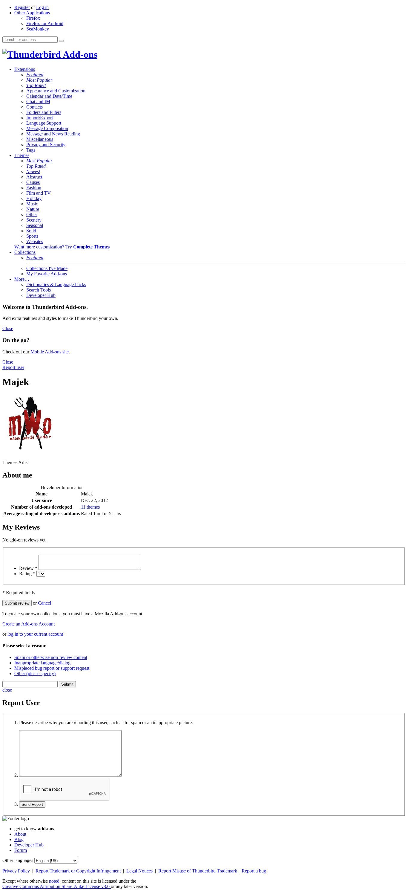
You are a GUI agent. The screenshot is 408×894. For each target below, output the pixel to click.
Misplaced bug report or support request (51, 668)
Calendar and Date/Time (49, 96)
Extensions (24, 69)
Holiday (34, 198)
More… (21, 279)
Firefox (33, 18)
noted (54, 881)
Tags (30, 149)
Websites (34, 241)
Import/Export (39, 117)
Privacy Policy (16, 870)
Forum (20, 850)
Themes (21, 155)
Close (7, 328)
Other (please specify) (35, 673)
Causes (33, 182)
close (7, 689)
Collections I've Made (47, 268)
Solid (31, 230)
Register (22, 7)
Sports (32, 236)
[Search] (61, 41)
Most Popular (39, 80)
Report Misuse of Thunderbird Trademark (198, 870)
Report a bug (254, 870)
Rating (27, 573)
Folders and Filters (43, 112)
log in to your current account (35, 634)
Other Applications (32, 12)
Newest (33, 171)
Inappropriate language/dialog (42, 662)
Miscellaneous (39, 139)
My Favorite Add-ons (46, 273)
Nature (32, 209)
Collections (25, 252)
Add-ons (79, 54)
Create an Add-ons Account (28, 623)
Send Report (32, 804)
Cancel (44, 602)
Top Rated (36, 85)
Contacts (34, 106)
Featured (34, 74)
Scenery (34, 219)
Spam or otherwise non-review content (50, 657)
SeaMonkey (37, 28)
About (20, 834)
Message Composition (47, 128)
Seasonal (34, 225)
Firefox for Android (44, 23)
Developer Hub (41, 295)
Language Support (43, 123)
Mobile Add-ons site (49, 351)
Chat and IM (38, 101)
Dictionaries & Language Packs (56, 284)
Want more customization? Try (62, 246)
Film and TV (38, 193)
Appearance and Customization (55, 90)
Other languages (17, 860)
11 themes (90, 506)
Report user (13, 367)
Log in (42, 7)
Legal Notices (140, 870)
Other (31, 214)
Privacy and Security (45, 144)
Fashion (33, 187)
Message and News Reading (53, 133)
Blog (19, 839)
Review (28, 568)
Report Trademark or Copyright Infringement (79, 870)
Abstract (34, 176)
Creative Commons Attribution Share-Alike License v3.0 (56, 886)
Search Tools (38, 289)
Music (32, 203)
